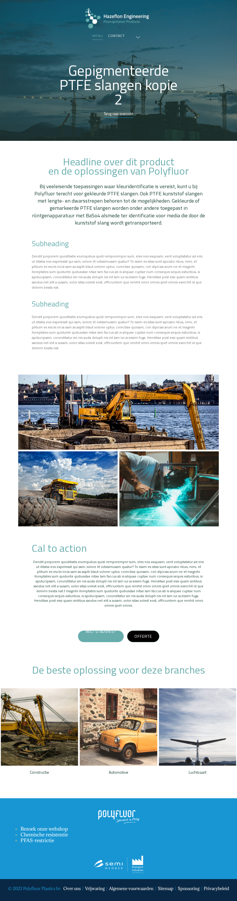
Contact (116, 35)
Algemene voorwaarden (131, 888)
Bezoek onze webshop (44, 829)
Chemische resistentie (44, 834)
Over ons (72, 888)
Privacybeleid (216, 888)
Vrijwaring (95, 888)
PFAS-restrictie (37, 840)
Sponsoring (188, 888)
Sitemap (165, 888)
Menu (97, 35)
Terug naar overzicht (119, 113)
